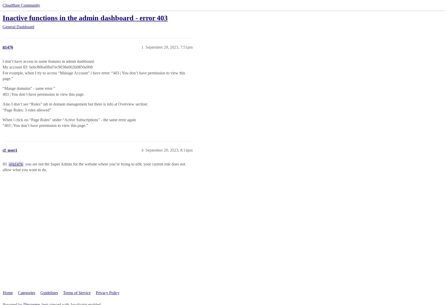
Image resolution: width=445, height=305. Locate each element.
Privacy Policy (107, 293)
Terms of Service (77, 293)
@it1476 (16, 164)
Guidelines (49, 293)
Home (8, 293)
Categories (26, 293)
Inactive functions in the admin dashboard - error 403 (85, 18)
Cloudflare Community (21, 5)
